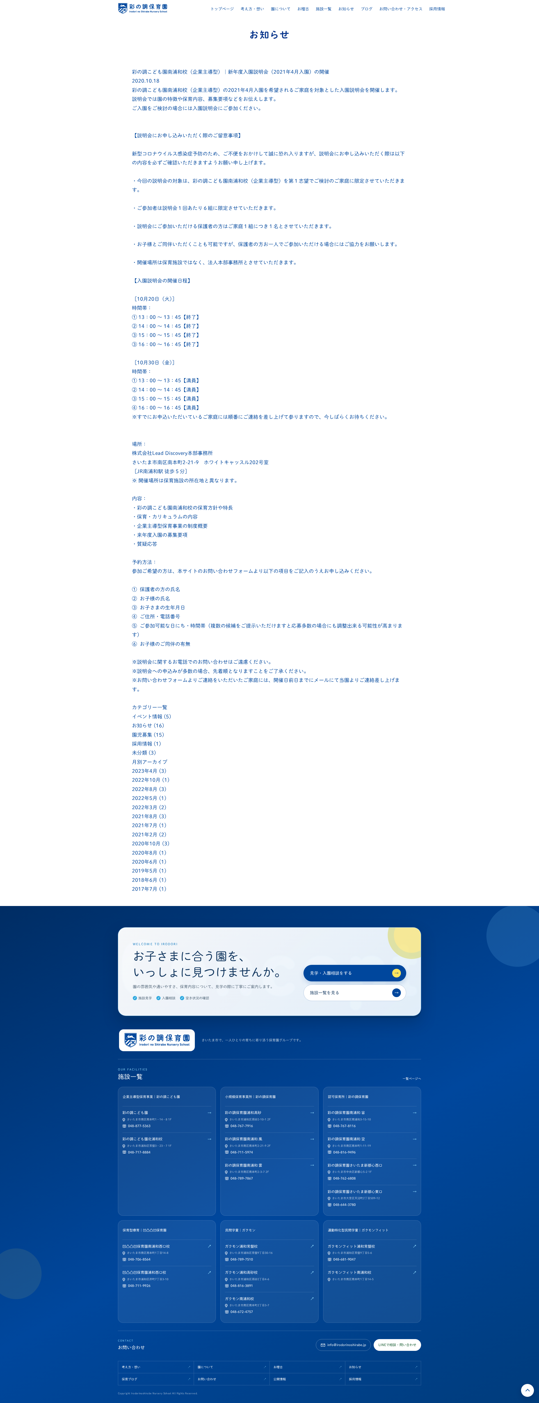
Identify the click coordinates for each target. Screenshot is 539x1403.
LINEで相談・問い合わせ (397, 1344)
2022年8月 (144, 789)
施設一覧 (324, 9)
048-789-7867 (241, 1178)
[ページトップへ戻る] (527, 1390)
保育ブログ (129, 1379)
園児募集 (142, 734)
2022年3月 (144, 807)
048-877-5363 (139, 1125)
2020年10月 (146, 843)
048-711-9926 (139, 1285)
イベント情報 (147, 716)
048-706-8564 (139, 1259)
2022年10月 (146, 779)
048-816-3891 (241, 1285)
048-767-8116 (344, 1125)
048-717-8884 (139, 1152)
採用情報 (437, 9)
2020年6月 (144, 861)
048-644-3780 (344, 1204)
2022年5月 (144, 798)
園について (281, 9)
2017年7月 (144, 888)
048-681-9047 (344, 1259)
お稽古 (303, 9)
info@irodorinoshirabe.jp (346, 1344)
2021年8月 (144, 816)
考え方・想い (252, 9)
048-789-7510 (241, 1259)
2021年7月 (144, 825)
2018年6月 (144, 879)
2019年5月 (144, 870)
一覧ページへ (412, 1078)
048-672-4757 (241, 1311)
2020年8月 (144, 852)
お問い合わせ (207, 1379)
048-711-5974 (241, 1152)
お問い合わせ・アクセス (400, 9)
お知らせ (346, 9)
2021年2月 (144, 834)
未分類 (139, 752)
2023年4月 (144, 770)
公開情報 (279, 1379)
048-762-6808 (344, 1178)
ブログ (367, 9)
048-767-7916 (241, 1125)
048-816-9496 (344, 1152)
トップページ (222, 9)
